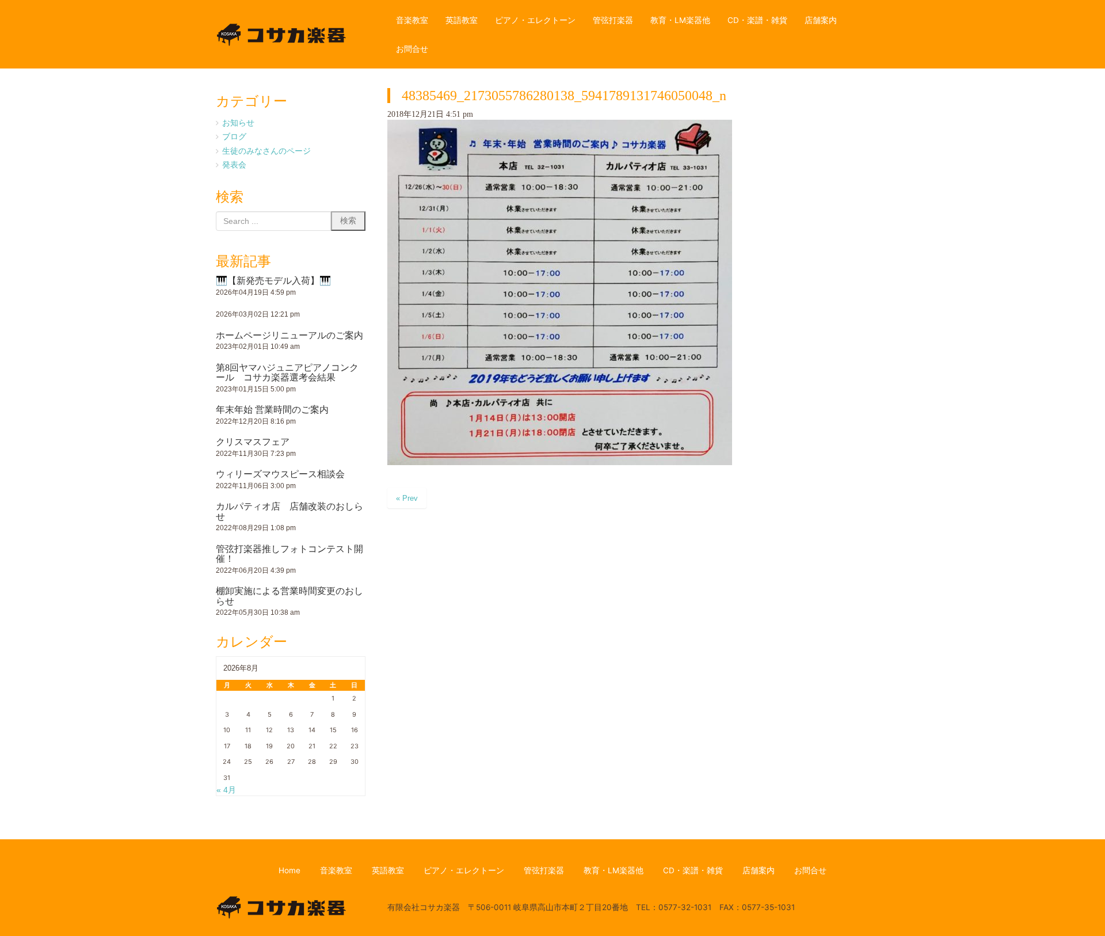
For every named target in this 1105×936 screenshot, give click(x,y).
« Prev (407, 498)
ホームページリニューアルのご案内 (289, 335)
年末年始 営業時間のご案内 (272, 409)
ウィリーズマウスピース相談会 (280, 474)
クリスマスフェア (252, 442)
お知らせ (238, 122)
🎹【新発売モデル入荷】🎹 (273, 281)
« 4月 (226, 790)
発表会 (234, 164)
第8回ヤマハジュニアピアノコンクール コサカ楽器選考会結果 (287, 373)
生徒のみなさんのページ (266, 150)
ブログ (234, 136)
